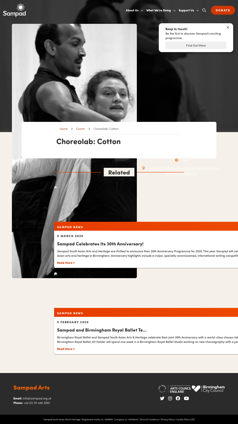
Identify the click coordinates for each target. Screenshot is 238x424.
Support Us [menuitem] (186, 10)
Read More (65, 262)
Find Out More (196, 45)
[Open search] (204, 10)
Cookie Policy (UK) (185, 419)
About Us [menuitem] (132, 10)
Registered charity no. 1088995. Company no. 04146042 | (110, 419)
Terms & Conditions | (150, 419)
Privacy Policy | (168, 419)
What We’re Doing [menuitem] (158, 10)
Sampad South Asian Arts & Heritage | (62, 419)
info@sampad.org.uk (37, 398)
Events (80, 129)
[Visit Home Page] (61, 10)
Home (64, 129)
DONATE (223, 10)
